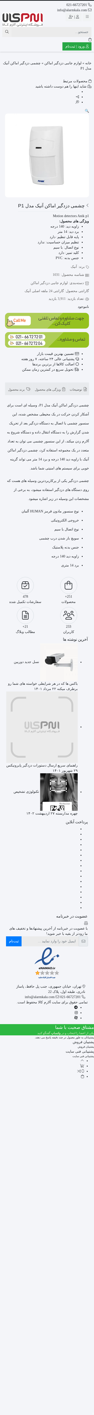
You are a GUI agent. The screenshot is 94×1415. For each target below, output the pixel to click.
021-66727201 (77, 5)
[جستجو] (7, 32)
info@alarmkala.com (72, 10)
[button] (87, 111)
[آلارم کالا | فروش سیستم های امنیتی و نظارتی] (23, 20)
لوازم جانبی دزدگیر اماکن (62, 63)
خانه (88, 63)
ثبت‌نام (14, 941)
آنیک (74, 267)
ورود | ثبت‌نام (75, 46)
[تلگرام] (76, 1007)
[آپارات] (76, 1018)
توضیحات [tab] (76, 389)
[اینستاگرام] (76, 1013)
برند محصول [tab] (17, 389)
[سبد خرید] (89, 40)
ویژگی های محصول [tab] (48, 389)
